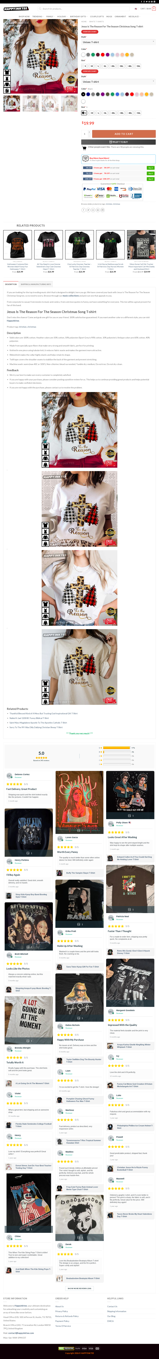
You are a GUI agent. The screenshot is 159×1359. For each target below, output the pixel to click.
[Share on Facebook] (83, 210)
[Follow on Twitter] (147, 2)
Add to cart (124, 133)
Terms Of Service (63, 1326)
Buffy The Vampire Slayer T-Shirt (80, 873)
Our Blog (111, 1316)
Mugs (109, 16)
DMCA (110, 1321)
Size (83, 60)
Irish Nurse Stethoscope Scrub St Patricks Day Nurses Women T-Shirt (110, 266)
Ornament (120, 16)
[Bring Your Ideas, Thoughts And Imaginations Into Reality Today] (16, 8)
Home (84, 21)
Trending (37, 16)
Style (83, 37)
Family (49, 16)
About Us (59, 1306)
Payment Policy (62, 1321)
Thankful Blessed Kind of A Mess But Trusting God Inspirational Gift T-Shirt (44, 713)
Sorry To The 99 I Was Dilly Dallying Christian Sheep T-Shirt (36, 727)
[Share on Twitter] (88, 210)
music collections (71, 295)
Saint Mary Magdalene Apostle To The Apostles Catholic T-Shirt (38, 722)
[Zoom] (6, 90)
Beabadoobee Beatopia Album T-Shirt (83, 1278)
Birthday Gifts (78, 16)
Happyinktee (13, 320)
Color (84, 49)
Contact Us (112, 1306)
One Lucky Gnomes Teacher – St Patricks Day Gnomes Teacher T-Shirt (79, 266)
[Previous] (8, 56)
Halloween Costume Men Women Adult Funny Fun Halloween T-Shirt (17, 266)
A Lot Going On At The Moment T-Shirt (32, 1083)
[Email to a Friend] (93, 210)
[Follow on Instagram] (144, 2)
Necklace (134, 16)
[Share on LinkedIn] (102, 210)
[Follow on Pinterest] (152, 2)
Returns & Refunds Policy (67, 1316)
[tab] (11, 284)
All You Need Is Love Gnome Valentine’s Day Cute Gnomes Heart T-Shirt (48, 266)
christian (109, 204)
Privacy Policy (61, 1311)
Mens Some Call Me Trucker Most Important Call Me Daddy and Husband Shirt (141, 266)
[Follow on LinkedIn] (154, 2)
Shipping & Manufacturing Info (36, 284)
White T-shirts (96, 21)
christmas (116, 204)
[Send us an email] (149, 2)
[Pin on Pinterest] (98, 210)
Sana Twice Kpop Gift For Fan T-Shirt (82, 967)
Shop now (24, 16)
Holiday (61, 16)
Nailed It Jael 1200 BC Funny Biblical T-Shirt (29, 718)
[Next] (73, 56)
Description (11, 284)
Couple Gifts (97, 16)
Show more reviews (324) (79, 1288)
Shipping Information (116, 1311)
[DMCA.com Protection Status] (66, 1348)
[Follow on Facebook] (141, 2)
